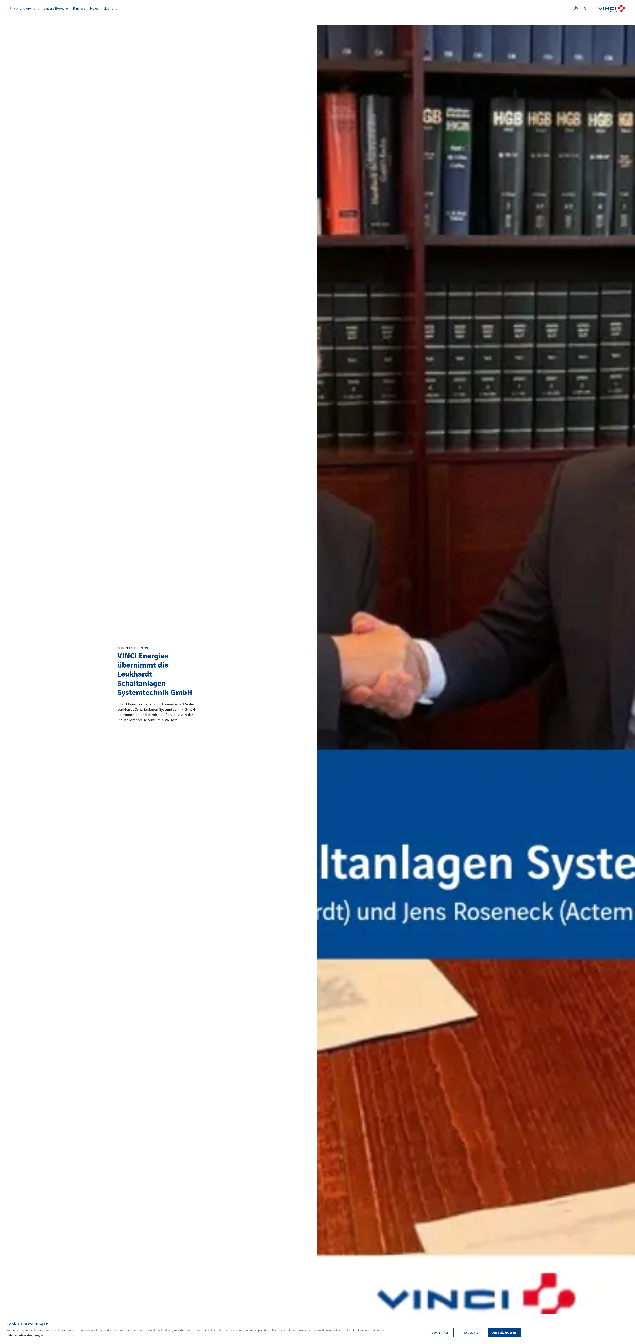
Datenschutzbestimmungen (25, 1335)
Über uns (110, 8)
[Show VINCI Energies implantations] (576, 8)
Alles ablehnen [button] (471, 1332)
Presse (144, 648)
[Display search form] (586, 8)
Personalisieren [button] (439, 1332)
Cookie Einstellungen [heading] (27, 1324)
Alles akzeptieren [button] (504, 1332)
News (94, 8)
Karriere (79, 8)
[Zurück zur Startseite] (611, 8)
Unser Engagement (24, 8)
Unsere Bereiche (55, 8)
